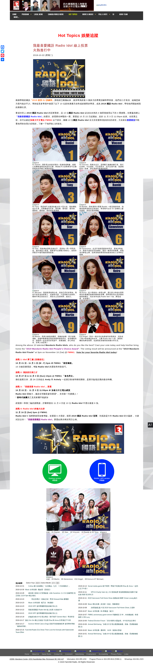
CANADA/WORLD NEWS (55, 14)
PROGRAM (25, 14)
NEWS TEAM (123, 14)
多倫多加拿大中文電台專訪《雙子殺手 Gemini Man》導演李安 (51, 617)
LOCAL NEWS (38, 14)
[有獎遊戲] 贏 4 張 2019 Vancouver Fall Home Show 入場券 (113, 608)
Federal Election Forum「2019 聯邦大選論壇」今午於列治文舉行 (112, 621)
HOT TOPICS (73, 14)
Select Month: (46, 583)
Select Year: (30, 583)
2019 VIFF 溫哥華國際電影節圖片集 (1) (42, 613)
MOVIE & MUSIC (87, 14)
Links (126, 654)
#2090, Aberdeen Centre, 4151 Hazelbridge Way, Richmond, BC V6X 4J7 (37, 659)
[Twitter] (2, 51)
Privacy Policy (116, 654)
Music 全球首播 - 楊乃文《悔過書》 (41, 603)
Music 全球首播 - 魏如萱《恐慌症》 (38, 589)
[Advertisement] (78, 24)
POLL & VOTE (102, 14)
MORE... (16, 17)
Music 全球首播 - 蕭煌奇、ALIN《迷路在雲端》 (105, 630)
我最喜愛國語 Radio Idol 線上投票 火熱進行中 (45, 610)
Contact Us (58, 654)
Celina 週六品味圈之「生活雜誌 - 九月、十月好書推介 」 (49, 586)
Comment (68, 654)
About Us (35, 654)
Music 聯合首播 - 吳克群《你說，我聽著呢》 (104, 604)
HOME (14, 14)
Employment (91, 654)
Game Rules (46, 654)
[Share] (2, 59)
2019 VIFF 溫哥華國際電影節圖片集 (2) (42, 606)
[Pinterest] (2, 55)
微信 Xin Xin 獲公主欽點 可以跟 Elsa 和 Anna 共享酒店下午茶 (48, 620)
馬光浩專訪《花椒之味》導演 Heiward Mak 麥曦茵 (50, 599)
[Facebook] (2, 47)
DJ (113, 14)
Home (27, 654)
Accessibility (103, 654)
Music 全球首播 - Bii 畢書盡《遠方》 (101, 611)
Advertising (79, 654)
